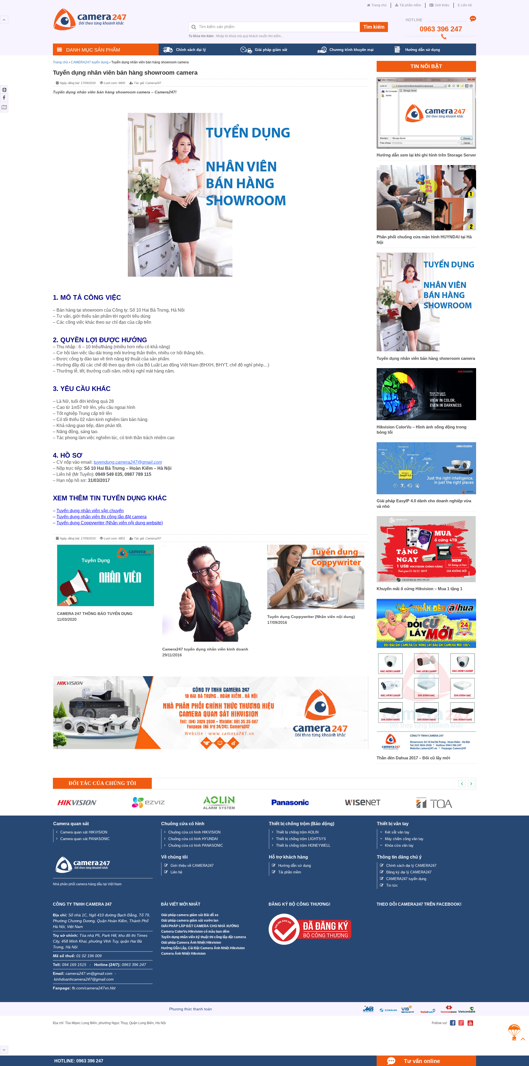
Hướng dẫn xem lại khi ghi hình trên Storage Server (426, 155)
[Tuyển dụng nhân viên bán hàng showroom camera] (426, 350)
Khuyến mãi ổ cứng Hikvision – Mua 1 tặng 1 (419, 588)
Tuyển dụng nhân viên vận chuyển (90, 510)
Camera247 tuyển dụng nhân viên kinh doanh (205, 649)
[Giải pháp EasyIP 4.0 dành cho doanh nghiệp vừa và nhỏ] (426, 492)
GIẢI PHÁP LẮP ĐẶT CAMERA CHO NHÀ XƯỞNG (200, 926)
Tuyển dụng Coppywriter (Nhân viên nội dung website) (109, 522)
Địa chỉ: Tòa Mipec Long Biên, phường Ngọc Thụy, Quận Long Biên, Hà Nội (109, 1023)
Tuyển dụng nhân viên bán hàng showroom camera (426, 358)
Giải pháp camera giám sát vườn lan (189, 920)
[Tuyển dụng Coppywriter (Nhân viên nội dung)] (315, 607)
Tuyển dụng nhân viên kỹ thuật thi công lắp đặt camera (203, 937)
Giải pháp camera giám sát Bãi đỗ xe (189, 915)
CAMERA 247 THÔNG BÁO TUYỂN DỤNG (95, 613)
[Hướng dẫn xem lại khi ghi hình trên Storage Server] (426, 147)
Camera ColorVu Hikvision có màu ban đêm (195, 931)
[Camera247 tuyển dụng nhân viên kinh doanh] (210, 640)
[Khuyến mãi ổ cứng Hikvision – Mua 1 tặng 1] (426, 580)
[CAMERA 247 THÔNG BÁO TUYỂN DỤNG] (105, 604)
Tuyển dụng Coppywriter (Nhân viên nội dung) (311, 616)
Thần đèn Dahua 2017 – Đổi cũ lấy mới (413, 757)
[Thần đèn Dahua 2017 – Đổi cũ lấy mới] (426, 749)
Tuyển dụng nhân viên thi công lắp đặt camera (101, 516)
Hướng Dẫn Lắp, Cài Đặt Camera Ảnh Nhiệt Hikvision (203, 948)
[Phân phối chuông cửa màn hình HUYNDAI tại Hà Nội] (426, 228)
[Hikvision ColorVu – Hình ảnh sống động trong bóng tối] (426, 418)
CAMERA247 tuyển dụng (90, 62)
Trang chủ (60, 62)
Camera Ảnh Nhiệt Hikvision (183, 954)
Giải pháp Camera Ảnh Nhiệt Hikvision (191, 942)
